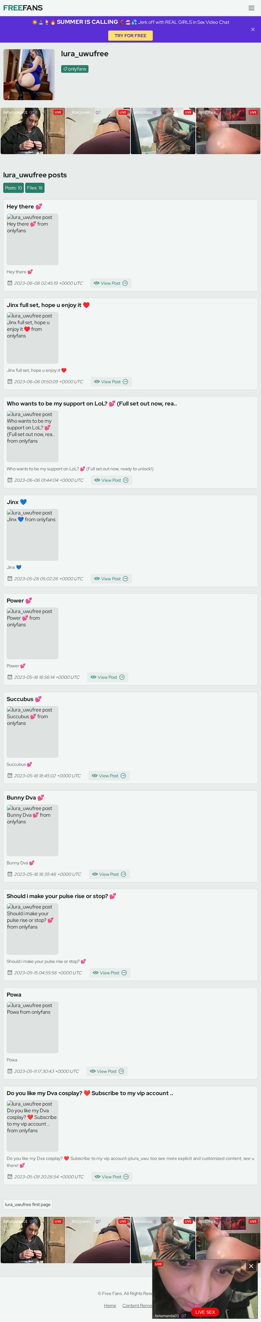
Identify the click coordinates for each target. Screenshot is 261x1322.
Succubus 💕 (24, 699)
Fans (23, 8)
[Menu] (251, 8)
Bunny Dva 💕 (25, 797)
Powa (14, 994)
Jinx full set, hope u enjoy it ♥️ (48, 305)
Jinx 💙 (17, 502)
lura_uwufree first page (28, 1204)
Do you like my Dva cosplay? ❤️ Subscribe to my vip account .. (90, 1093)
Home (110, 1305)
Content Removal (140, 1305)
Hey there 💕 (24, 206)
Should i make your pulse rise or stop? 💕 (61, 896)
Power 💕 (19, 600)
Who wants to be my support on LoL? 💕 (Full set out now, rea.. (92, 403)
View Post (110, 283)
